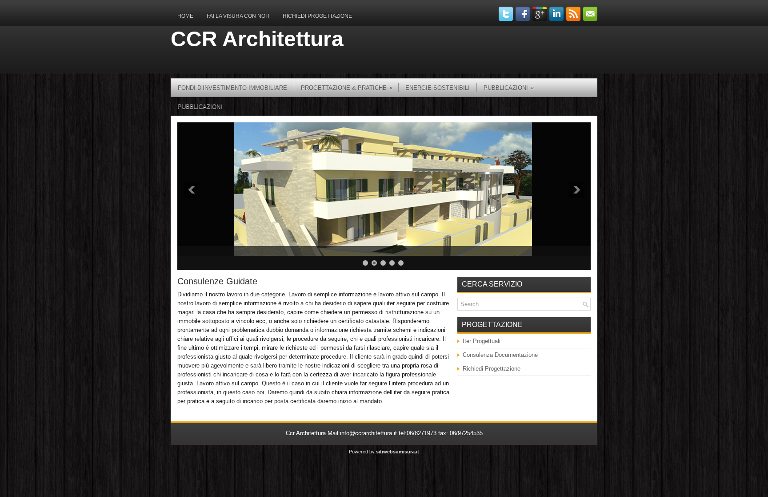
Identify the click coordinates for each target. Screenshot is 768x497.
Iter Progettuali (481, 341)
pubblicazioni (509, 87)
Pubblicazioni (200, 106)
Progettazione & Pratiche (346, 87)
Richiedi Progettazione (317, 16)
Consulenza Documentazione (500, 355)
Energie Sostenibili (437, 88)
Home (185, 16)
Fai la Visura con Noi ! (238, 16)
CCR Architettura (257, 39)
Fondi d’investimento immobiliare (232, 88)
